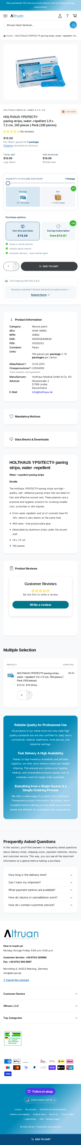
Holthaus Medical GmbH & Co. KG (24, 110)
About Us (53, 1114)
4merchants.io (54, 1127)
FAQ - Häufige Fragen (50, 1119)
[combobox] (40, 24)
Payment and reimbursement (53, 1109)
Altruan (31, 1127)
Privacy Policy (67, 1114)
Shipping (8, 145)
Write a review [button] (40, 605)
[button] (5, 16)
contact (18, 1109)
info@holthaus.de (42, 392)
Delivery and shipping (19, 1114)
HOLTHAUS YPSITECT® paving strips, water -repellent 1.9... (46, 35)
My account (30, 1109)
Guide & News (39, 1114)
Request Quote (39, 295)
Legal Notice (30, 1119)
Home (9, 35)
